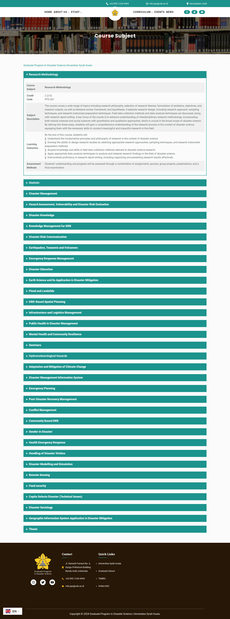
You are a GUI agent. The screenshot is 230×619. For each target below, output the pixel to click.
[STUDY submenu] (81, 12)
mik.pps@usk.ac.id (75, 586)
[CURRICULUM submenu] (152, 12)
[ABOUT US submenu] (68, 12)
